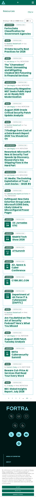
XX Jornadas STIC (19, 224)
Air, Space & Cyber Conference (19, 267)
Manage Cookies (18, 494)
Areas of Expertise (13, 456)
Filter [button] (30, 12)
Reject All (18, 491)
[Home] (4, 2)
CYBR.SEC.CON (20, 280)
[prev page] (5, 398)
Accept (18, 487)
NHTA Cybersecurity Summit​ (20, 354)
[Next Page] (31, 398)
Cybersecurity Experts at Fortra (17, 194)
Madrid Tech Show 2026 (19, 238)
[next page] (23, 398)
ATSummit (18, 250)
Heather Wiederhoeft (13, 44)
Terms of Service (23, 472)
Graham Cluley (11, 367)
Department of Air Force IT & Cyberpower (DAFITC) (20, 298)
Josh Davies (10, 175)
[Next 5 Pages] (23, 398)
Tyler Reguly (10, 85)
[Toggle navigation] (33, 3)
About (8, 462)
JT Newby (9, 386)
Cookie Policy (9, 472)
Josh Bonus (10, 62)
